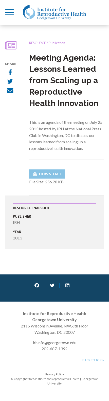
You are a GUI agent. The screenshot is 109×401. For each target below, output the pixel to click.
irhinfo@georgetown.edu (54, 342)
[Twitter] (10, 81)
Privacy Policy (54, 374)
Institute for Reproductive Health (54, 12)
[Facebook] (10, 72)
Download (49, 174)
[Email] (10, 91)
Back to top (92, 360)
